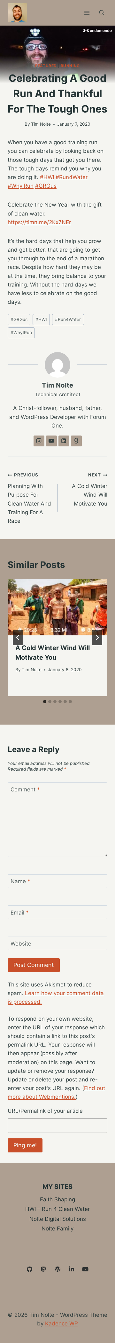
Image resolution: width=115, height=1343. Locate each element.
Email (20, 912)
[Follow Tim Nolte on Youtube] (51, 441)
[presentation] (57, 607)
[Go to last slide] (18, 637)
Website (21, 943)
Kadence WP (61, 1323)
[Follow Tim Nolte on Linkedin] (63, 441)
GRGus (19, 319)
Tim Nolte (41, 124)
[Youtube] (85, 1269)
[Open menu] (87, 13)
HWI (41, 319)
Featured (46, 65)
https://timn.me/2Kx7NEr (39, 222)
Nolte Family (57, 1228)
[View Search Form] (101, 13)
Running (70, 65)
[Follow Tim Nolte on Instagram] (39, 441)
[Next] (97, 637)
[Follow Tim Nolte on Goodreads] (76, 441)
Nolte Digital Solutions (57, 1219)
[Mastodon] (44, 1269)
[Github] (30, 1269)
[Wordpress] (57, 1269)
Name (20, 881)
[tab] (44, 701)
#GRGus (46, 186)
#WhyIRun (21, 186)
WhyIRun (21, 332)
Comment (25, 789)
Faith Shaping (57, 1199)
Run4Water (68, 319)
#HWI (47, 177)
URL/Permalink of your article (45, 1111)
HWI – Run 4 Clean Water (57, 1209)
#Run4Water (72, 177)
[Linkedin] (72, 1269)
